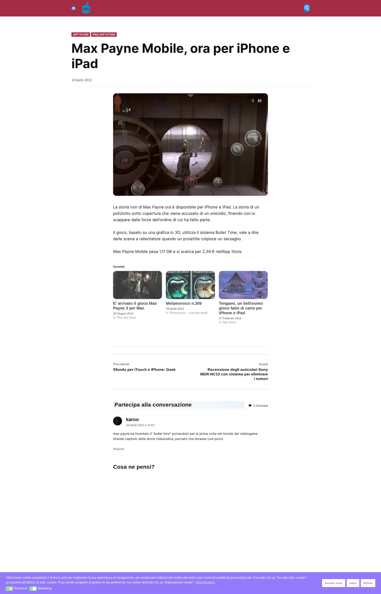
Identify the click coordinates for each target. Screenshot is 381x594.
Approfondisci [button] (205, 582)
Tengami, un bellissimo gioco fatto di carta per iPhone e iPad (241, 308)
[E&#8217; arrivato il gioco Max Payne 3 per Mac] (137, 285)
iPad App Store (103, 34)
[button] (9, 588)
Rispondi (118, 448)
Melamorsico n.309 (184, 303)
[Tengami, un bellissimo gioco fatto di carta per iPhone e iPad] (243, 285)
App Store (81, 34)
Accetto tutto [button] (334, 583)
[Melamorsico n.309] (190, 285)
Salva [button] (353, 583)
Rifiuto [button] (368, 583)
